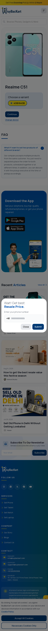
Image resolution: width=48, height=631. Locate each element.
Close (26, 326)
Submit (38, 326)
